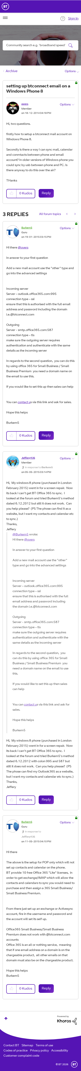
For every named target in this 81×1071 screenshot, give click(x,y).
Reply (46, 193)
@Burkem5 (21, 534)
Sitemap (27, 1045)
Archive (11, 71)
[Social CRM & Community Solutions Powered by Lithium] (67, 1020)
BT (74, 1064)
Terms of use (44, 1045)
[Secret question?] (74, 214)
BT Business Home (5, 6)
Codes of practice (15, 1050)
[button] (12, 193)
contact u (24, 402)
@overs (23, 247)
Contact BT (11, 1045)
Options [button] (70, 71)
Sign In (73, 18)
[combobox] (40, 45)
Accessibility (59, 1050)
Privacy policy (39, 1050)
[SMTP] (67, 214)
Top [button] (6, 1018)
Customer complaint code (21, 1055)
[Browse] (5, 18)
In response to (39, 467)
